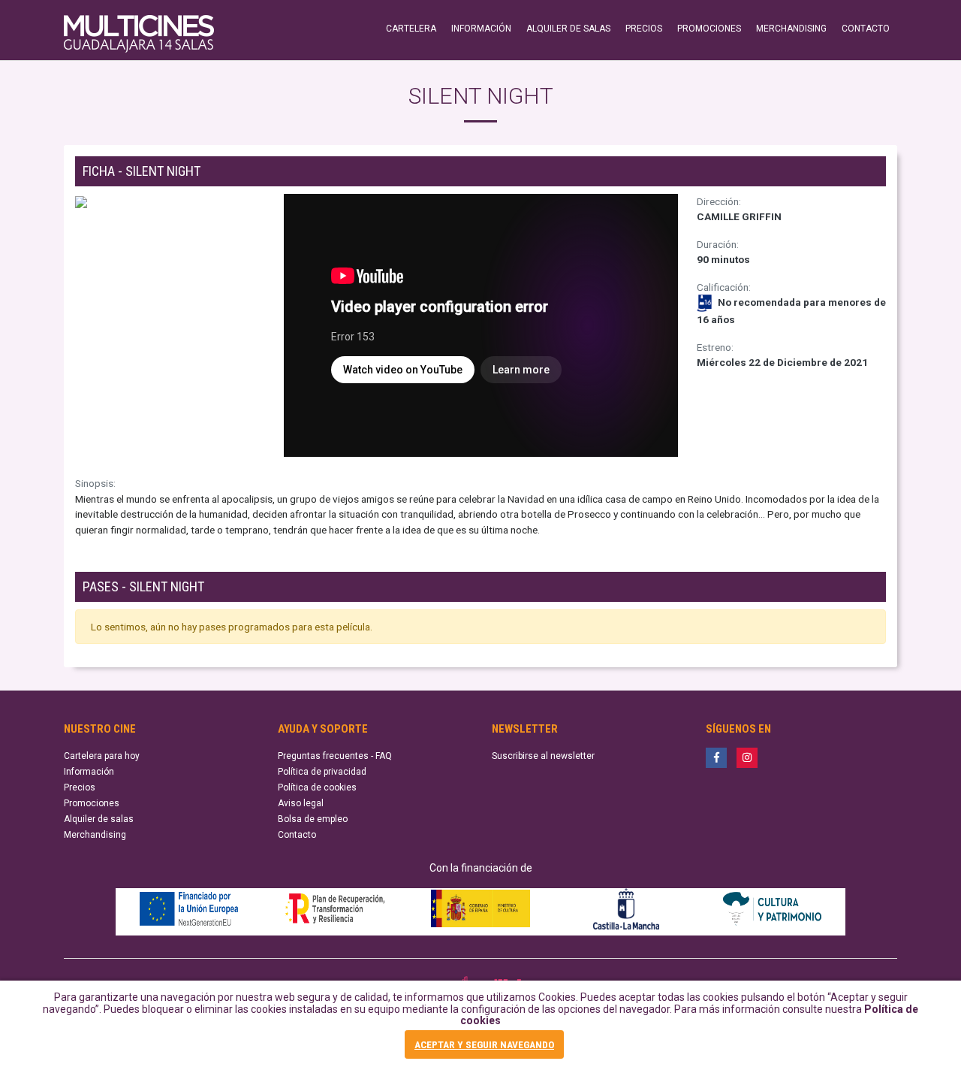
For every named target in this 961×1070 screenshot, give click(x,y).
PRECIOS (643, 28)
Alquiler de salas (99, 819)
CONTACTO (866, 28)
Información (89, 771)
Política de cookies (317, 787)
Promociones (91, 803)
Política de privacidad (322, 771)
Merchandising (95, 835)
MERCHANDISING (791, 28)
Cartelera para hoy (102, 756)
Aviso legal (301, 803)
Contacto (297, 835)
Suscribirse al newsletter (543, 756)
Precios (79, 787)
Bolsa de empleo (313, 819)
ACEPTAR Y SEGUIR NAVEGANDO (484, 1044)
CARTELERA (411, 28)
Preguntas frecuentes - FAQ (335, 756)
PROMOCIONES (709, 28)
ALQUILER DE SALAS (568, 28)
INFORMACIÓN (481, 28)
